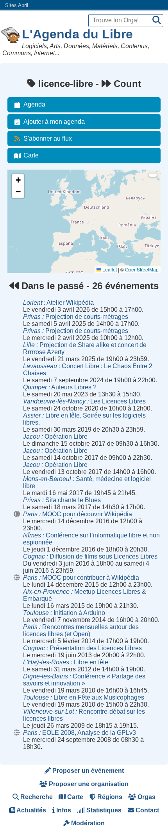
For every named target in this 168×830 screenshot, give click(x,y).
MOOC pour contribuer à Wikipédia (81, 577)
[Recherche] (156, 20)
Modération (87, 823)
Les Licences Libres (84, 401)
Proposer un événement (87, 770)
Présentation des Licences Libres (82, 648)
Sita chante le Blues (62, 500)
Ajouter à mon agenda (54, 121)
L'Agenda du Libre (77, 34)
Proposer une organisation (88, 784)
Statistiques (103, 810)
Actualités (30, 810)
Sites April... (19, 5)
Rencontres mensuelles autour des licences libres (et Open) (81, 630)
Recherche (36, 797)
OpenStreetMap (142, 269)
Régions (109, 797)
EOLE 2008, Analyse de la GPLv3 (79, 732)
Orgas (145, 797)
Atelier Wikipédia (58, 302)
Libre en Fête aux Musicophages (83, 697)
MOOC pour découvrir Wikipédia (77, 514)
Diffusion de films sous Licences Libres (90, 556)
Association (24, 208)
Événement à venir (32, 187)
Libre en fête (65, 662)
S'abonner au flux (47, 138)
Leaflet (109, 269)
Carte (31, 155)
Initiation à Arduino (64, 612)
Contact (146, 810)
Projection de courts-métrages (75, 316)
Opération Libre (55, 436)
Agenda (34, 104)
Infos (63, 810)
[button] (18, 180)
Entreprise (23, 229)
